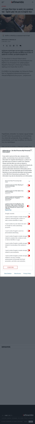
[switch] (28, 185)
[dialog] (17, 212)
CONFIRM (10, 267)
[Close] (31, 150)
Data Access (17, 273)
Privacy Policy (27, 273)
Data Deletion (8, 273)
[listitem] (17, 181)
